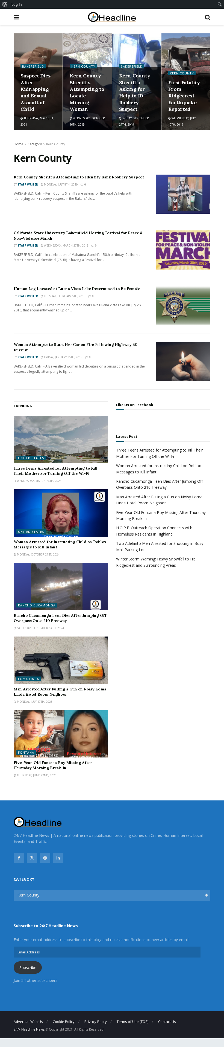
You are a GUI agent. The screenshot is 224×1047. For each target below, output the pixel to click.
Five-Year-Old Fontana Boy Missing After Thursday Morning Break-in (53, 765)
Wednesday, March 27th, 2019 (66, 245)
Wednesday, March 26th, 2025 (38, 481)
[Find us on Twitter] (32, 858)
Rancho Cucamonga (36, 605)
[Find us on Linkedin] (58, 858)
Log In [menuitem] (16, 4)
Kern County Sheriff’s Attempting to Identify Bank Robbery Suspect (79, 177)
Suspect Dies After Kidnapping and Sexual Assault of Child (35, 92)
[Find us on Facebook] (19, 858)
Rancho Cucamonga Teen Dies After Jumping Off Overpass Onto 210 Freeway (60, 618)
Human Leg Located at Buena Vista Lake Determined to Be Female (77, 288)
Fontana (26, 752)
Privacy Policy (95, 1021)
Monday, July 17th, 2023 (34, 702)
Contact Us (167, 1021)
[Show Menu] (16, 17)
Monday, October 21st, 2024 (38, 554)
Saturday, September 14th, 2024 (40, 628)
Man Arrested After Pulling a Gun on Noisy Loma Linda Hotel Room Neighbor (60, 692)
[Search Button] (207, 17)
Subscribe (27, 967)
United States (31, 458)
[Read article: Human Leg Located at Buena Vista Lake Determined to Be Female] (183, 305)
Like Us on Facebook (134, 404)
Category (35, 144)
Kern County (83, 66)
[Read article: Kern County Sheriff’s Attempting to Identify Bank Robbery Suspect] (183, 194)
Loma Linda (28, 679)
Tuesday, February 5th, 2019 (64, 296)
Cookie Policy (64, 1021)
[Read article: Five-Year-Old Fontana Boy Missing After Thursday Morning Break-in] (61, 733)
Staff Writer (27, 184)
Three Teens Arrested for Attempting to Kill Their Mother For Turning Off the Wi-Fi (56, 471)
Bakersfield (33, 66)
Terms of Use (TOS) (132, 1021)
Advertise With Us (28, 1021)
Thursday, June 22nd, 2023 (36, 775)
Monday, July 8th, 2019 (60, 184)
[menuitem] (5, 4)
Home (18, 144)
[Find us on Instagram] (45, 858)
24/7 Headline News (29, 1029)
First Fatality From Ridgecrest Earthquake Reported (184, 95)
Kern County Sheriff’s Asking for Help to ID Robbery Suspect (134, 92)
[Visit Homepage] (112, 17)
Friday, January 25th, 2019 (62, 357)
